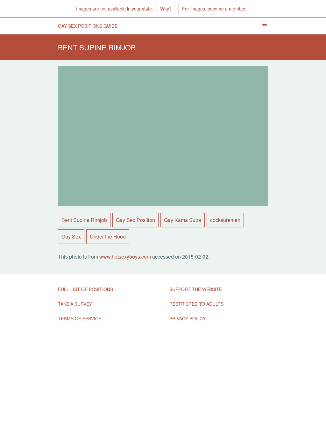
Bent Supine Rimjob (84, 220)
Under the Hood (108, 236)
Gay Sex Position (135, 220)
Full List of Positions (85, 289)
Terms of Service (79, 318)
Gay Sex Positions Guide (87, 26)
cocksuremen (225, 220)
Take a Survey (75, 304)
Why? (166, 8)
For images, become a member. (214, 8)
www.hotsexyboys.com (125, 256)
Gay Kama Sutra (182, 220)
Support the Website (195, 289)
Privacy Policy (187, 318)
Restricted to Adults (196, 304)
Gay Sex (71, 236)
